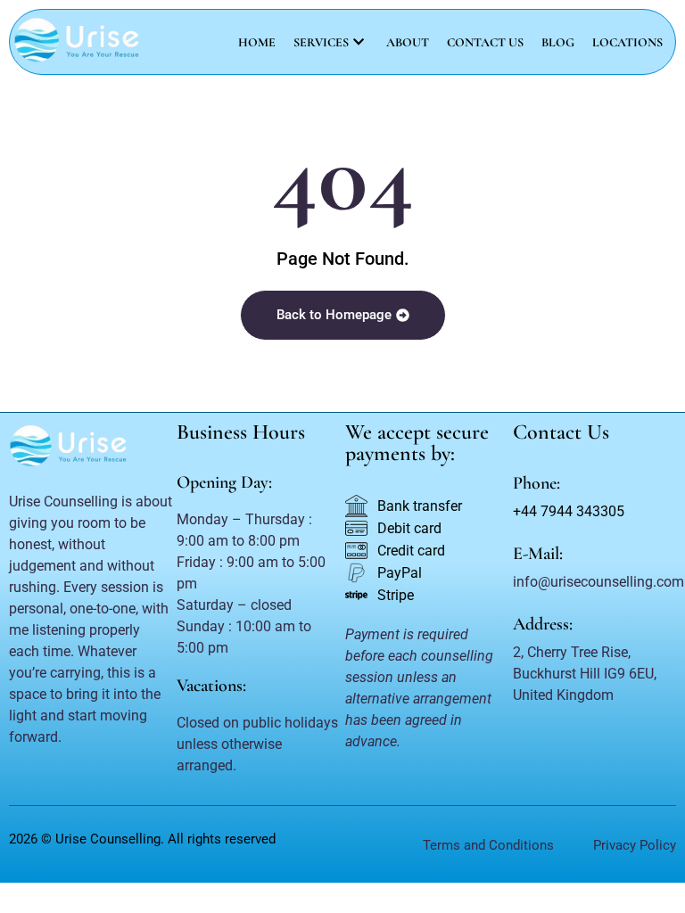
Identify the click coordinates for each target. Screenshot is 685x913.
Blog (557, 42)
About (407, 42)
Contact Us (485, 42)
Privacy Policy (634, 845)
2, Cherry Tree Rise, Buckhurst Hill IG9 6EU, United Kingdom (584, 673)
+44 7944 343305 (568, 511)
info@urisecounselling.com (598, 581)
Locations (627, 42)
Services (321, 42)
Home (257, 42)
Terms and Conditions (488, 845)
